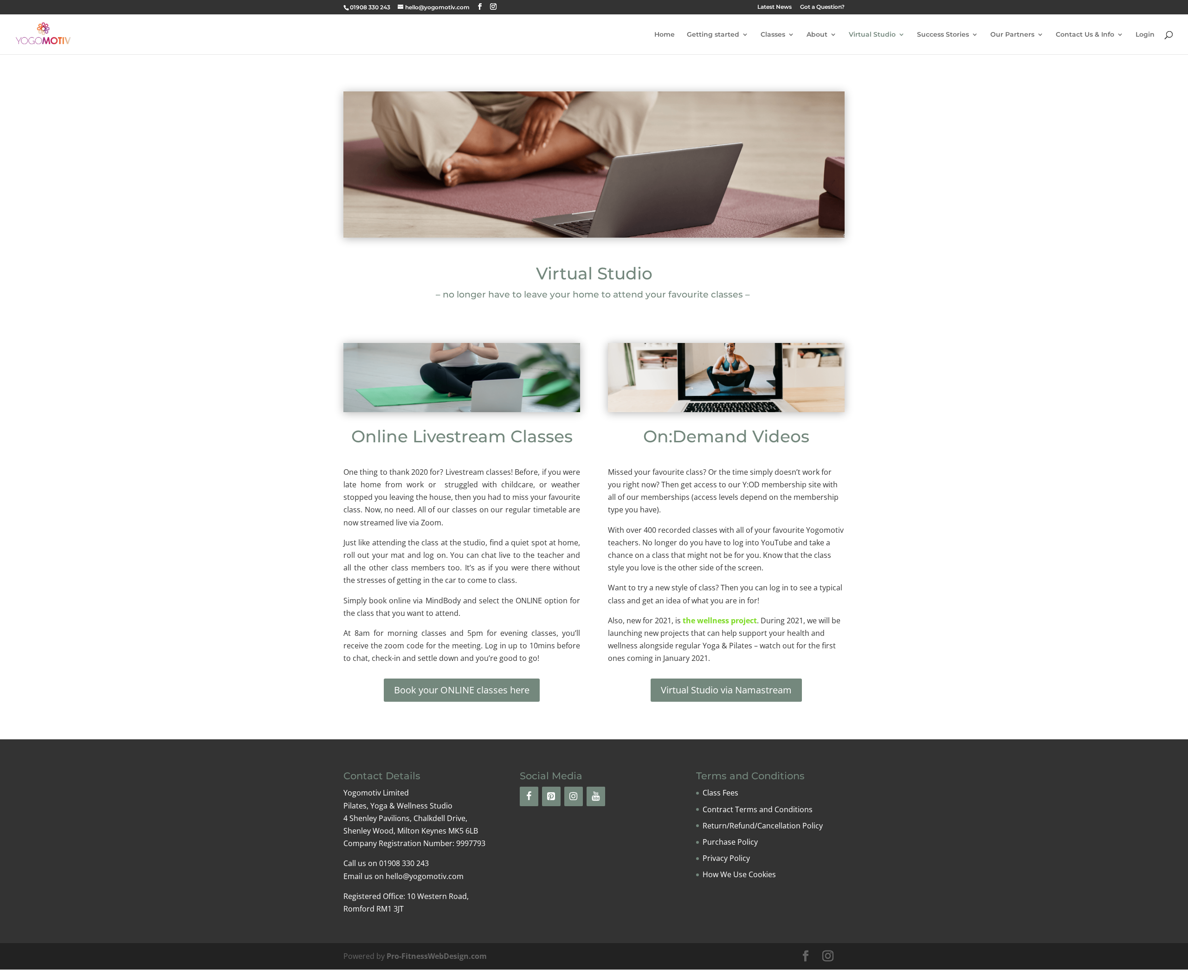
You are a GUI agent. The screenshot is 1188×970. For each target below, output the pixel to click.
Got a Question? (822, 7)
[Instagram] (573, 796)
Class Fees (720, 793)
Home (664, 35)
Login (1145, 35)
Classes (773, 35)
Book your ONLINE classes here (461, 690)
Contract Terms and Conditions (758, 809)
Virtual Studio (872, 35)
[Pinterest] (551, 796)
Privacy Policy (726, 858)
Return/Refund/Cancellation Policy (763, 826)
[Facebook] (529, 796)
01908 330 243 (370, 7)
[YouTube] (596, 796)
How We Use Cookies (739, 874)
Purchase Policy (730, 842)
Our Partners (1012, 35)
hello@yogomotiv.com (425, 876)
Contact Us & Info (1085, 35)
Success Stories (943, 35)
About (817, 35)
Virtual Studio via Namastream (726, 690)
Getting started (713, 35)
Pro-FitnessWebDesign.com (437, 956)
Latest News (774, 7)
